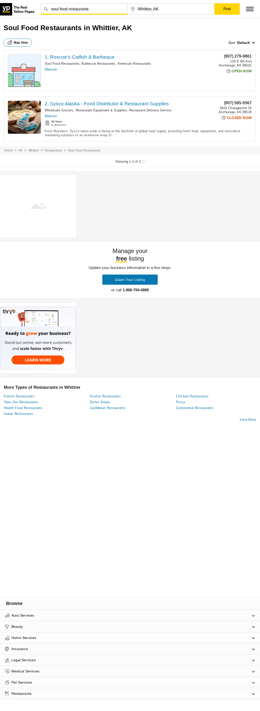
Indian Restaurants (18, 414)
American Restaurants (134, 63)
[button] (250, 9)
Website (51, 69)
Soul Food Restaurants (62, 63)
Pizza (180, 402)
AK (21, 150)
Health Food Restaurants (23, 408)
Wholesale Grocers (59, 110)
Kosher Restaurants (105, 396)
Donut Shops (100, 402)
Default (243, 43)
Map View (21, 42)
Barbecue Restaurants (98, 63)
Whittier (33, 150)
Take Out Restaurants (21, 402)
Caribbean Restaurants (107, 408)
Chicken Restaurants (192, 396)
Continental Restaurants (195, 408)
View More (248, 419)
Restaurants (53, 150)
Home (8, 150)
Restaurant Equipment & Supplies (101, 110)
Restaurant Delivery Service (150, 110)
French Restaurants (19, 396)
